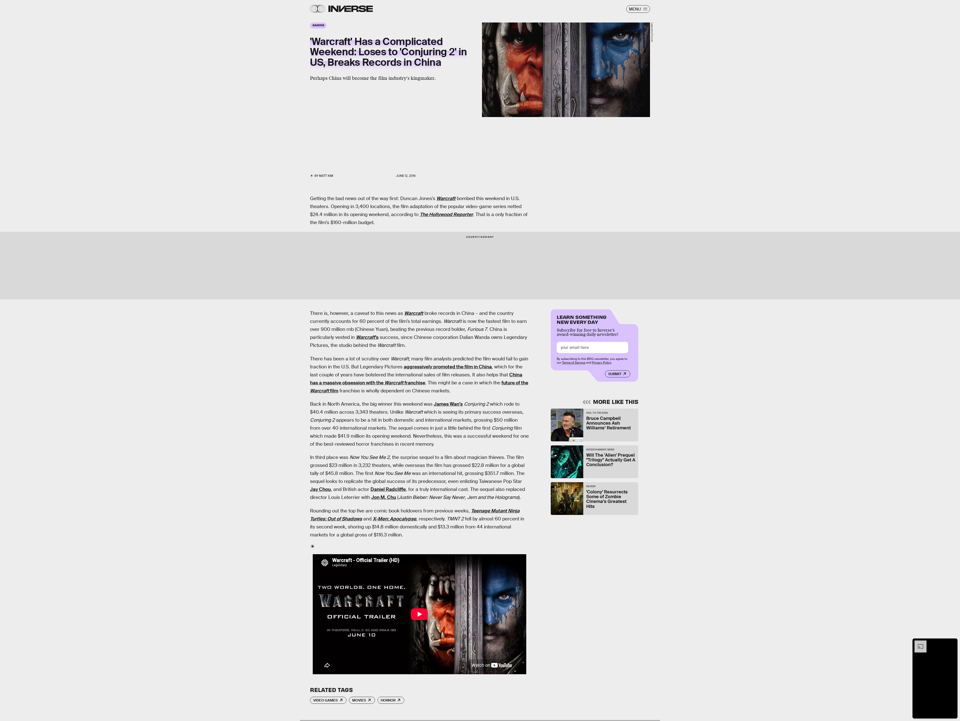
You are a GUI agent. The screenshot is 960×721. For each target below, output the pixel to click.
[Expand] (918, 643)
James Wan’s (448, 404)
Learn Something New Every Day (581, 319)
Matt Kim (326, 176)
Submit (615, 374)
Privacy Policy (602, 363)
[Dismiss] (952, 643)
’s (367, 337)
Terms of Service (573, 363)
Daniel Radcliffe (388, 489)
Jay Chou (320, 489)
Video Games (325, 700)
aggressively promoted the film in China (448, 367)
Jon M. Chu (383, 497)
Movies (359, 700)
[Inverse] (351, 9)
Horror (388, 700)
